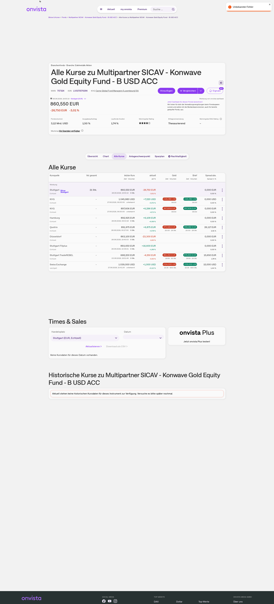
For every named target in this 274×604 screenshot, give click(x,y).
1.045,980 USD (169, 199)
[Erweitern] (201, 91)
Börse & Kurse (54, 17)
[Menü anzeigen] (101, 9)
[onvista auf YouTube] (109, 601)
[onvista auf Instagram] (115, 601)
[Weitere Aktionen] (222, 190)
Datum (127, 331)
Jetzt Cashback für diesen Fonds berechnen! (185, 102)
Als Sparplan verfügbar (69, 131)
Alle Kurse (119, 156)
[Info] (220, 119)
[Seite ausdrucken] (221, 83)
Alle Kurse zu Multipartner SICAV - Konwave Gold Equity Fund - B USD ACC (148, 17)
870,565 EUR (169, 227)
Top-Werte (203, 601)
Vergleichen (189, 90)
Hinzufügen (166, 90)
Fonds (64, 17)
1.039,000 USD (190, 264)
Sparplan (159, 156)
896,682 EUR (190, 227)
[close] (270, 4)
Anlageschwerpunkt (139, 156)
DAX (156, 601)
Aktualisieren (93, 346)
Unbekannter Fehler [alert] (243, 7)
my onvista (126, 9)
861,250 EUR (169, 255)
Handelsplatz (58, 331)
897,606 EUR (169, 208)
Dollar (179, 601)
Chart (106, 156)
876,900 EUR (190, 255)
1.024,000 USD (169, 264)
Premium (142, 9)
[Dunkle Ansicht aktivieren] (40, 1)
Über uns (238, 601)
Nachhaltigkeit (179, 156)
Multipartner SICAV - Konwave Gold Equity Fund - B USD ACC (93, 17)
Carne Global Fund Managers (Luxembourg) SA (117, 91)
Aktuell (111, 9)
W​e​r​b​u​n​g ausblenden (162, 39)
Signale (217, 90)
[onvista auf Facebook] (104, 601)
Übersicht (92, 156)
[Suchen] (173, 9)
